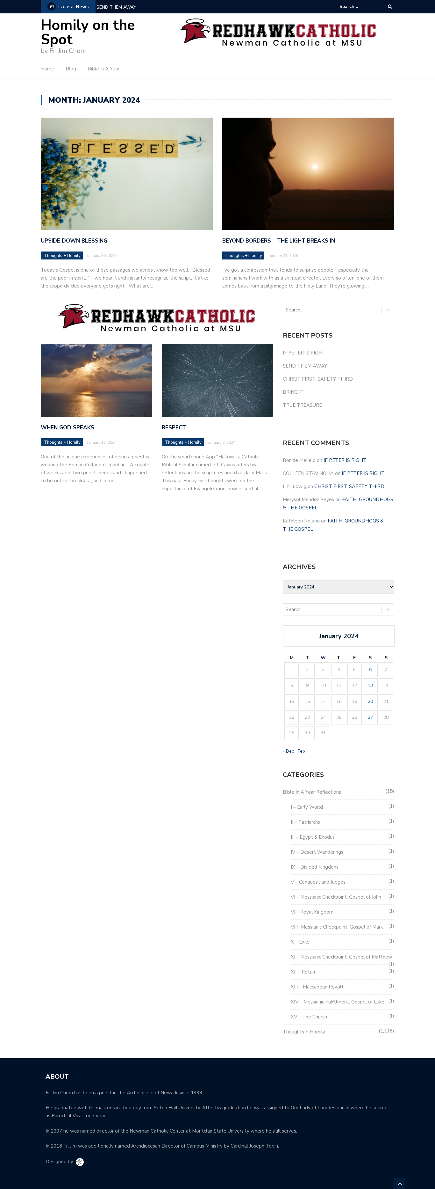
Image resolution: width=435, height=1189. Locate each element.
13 (370, 685)
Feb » (303, 751)
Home (47, 69)
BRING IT (293, 392)
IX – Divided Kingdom (314, 867)
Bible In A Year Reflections (312, 792)
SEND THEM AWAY (116, 7)
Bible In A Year (103, 69)
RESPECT (174, 427)
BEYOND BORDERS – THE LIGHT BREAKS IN (278, 240)
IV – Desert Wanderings (317, 852)
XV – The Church (309, 1017)
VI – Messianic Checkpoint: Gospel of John (336, 897)
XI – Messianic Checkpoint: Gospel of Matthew (341, 957)
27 (370, 717)
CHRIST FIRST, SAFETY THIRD (318, 379)
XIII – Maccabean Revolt (317, 987)
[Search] (389, 6)
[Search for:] (359, 6)
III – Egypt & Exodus (313, 837)
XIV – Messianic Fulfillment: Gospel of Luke (337, 1002)
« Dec (288, 751)
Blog (71, 69)
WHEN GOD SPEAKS (67, 427)
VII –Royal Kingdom (312, 912)
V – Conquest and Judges (318, 882)
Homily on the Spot (88, 32)
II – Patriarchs (305, 822)
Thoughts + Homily (62, 256)
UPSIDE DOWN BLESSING (74, 240)
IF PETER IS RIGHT (304, 353)
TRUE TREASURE (302, 405)
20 (370, 701)
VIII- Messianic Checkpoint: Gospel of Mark (337, 927)
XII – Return (304, 972)
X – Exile (300, 942)
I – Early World (307, 807)
